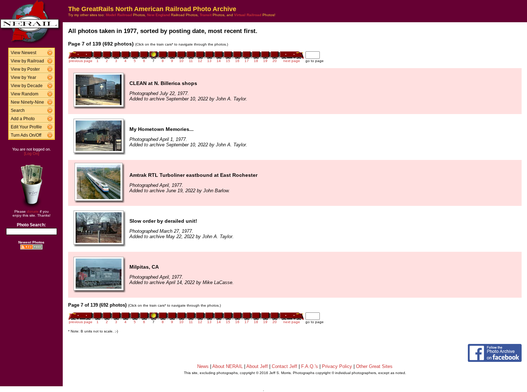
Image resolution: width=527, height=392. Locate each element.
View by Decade (27, 86)
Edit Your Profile (26, 127)
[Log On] (31, 153)
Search (18, 110)
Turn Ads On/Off (26, 135)
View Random (24, 94)
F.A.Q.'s (309, 366)
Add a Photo (23, 119)
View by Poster (25, 69)
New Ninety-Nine (27, 102)
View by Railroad (27, 61)
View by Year (23, 77)
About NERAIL (227, 366)
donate (33, 211)
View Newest (23, 53)
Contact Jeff (284, 366)
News (203, 366)
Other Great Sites (374, 366)
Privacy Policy (337, 366)
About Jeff (257, 366)
